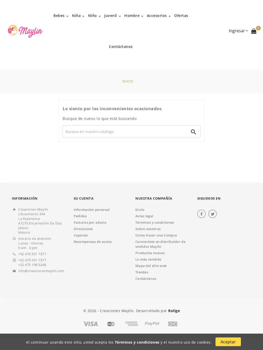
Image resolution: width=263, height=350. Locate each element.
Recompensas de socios (93, 241)
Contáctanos (145, 278)
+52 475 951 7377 (32, 254)
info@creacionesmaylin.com (41, 271)
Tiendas (141, 272)
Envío (140, 209)
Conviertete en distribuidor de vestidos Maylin (160, 244)
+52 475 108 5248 (32, 264)
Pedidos (80, 216)
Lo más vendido (148, 259)
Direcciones (83, 229)
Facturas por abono (90, 222)
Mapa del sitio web (151, 265)
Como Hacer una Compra (156, 235)
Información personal (92, 209)
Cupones (81, 235)
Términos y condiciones (137, 342)
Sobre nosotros (148, 229)
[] (193, 131)
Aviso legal (144, 216)
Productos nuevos (150, 253)
